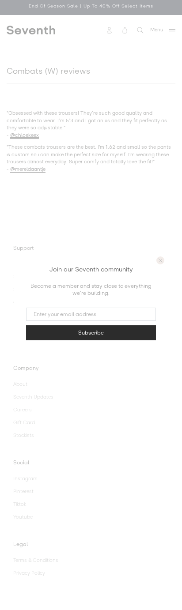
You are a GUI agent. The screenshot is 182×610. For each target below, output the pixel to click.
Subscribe (91, 333)
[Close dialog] (160, 260)
